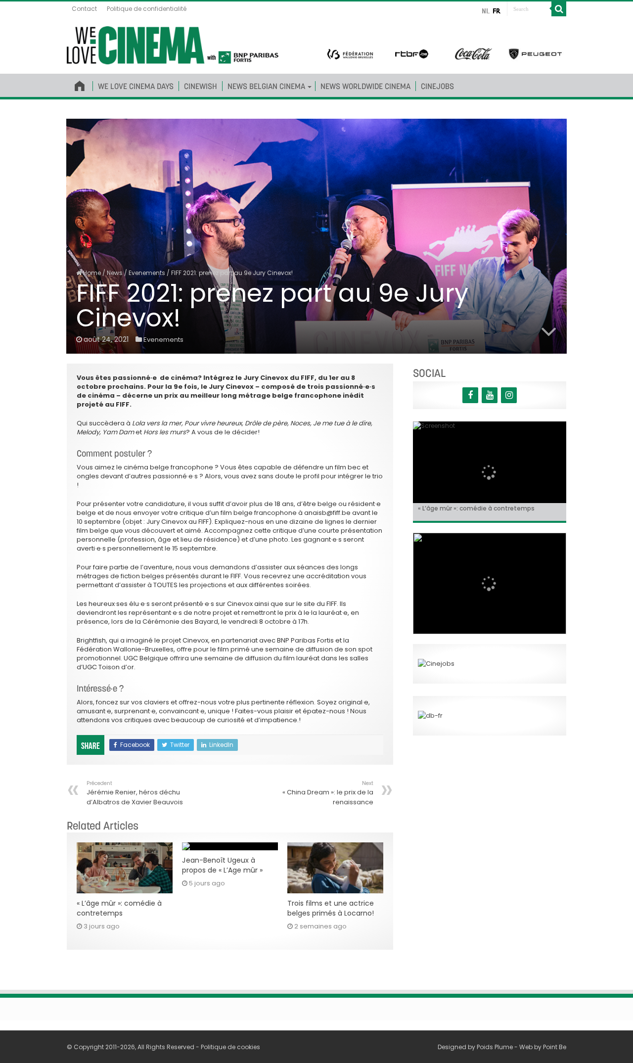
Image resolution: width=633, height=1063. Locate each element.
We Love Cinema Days (136, 86)
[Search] (558, 8)
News (115, 273)
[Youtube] (489, 395)
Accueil (79, 84)
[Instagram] (509, 395)
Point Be (554, 1047)
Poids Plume (495, 1047)
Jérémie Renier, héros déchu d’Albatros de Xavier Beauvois (135, 793)
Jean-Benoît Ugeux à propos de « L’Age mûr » (222, 865)
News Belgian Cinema (266, 86)
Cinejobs (437, 86)
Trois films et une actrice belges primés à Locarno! (330, 908)
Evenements (147, 273)
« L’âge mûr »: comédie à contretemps (119, 908)
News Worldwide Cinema (365, 86)
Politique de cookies (230, 1047)
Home (91, 273)
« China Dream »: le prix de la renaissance (327, 793)
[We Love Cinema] (172, 43)
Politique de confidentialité (146, 8)
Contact (84, 8)
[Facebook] (470, 395)
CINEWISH (200, 86)
